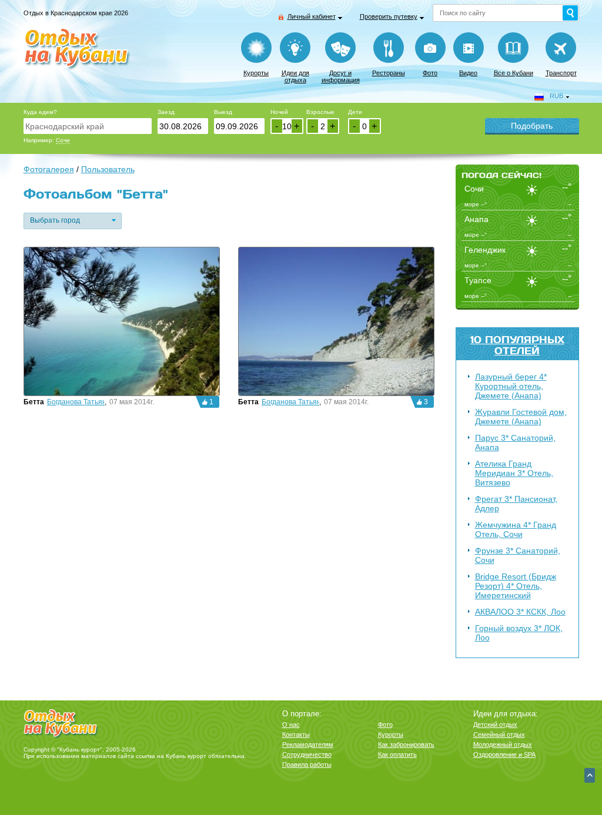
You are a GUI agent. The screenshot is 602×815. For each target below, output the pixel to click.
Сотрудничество (307, 754)
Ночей (279, 112)
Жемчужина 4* (515, 529)
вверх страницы (589, 775)
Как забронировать (406, 744)
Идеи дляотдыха (295, 76)
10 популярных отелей (517, 345)
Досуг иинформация (341, 76)
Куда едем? (40, 112)
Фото (430, 72)
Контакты (296, 734)
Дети (355, 112)
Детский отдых (495, 724)
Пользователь (108, 169)
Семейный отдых (499, 734)
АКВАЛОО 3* (520, 611)
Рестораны (388, 72)
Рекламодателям (307, 744)
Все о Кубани (513, 72)
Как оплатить (397, 754)
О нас (291, 724)
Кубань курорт (186, 756)
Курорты (256, 72)
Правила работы (307, 764)
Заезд (166, 112)
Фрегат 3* (516, 503)
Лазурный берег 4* (511, 386)
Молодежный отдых (502, 744)
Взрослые (320, 112)
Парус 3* (515, 442)
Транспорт (561, 72)
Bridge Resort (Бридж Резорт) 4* (515, 586)
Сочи (63, 140)
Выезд (223, 112)
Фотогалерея (49, 169)
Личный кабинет (311, 16)
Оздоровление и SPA (504, 754)
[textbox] (88, 126)
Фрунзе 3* (517, 555)
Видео (468, 72)
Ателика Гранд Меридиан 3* (514, 473)
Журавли (521, 416)
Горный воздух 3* (519, 632)
